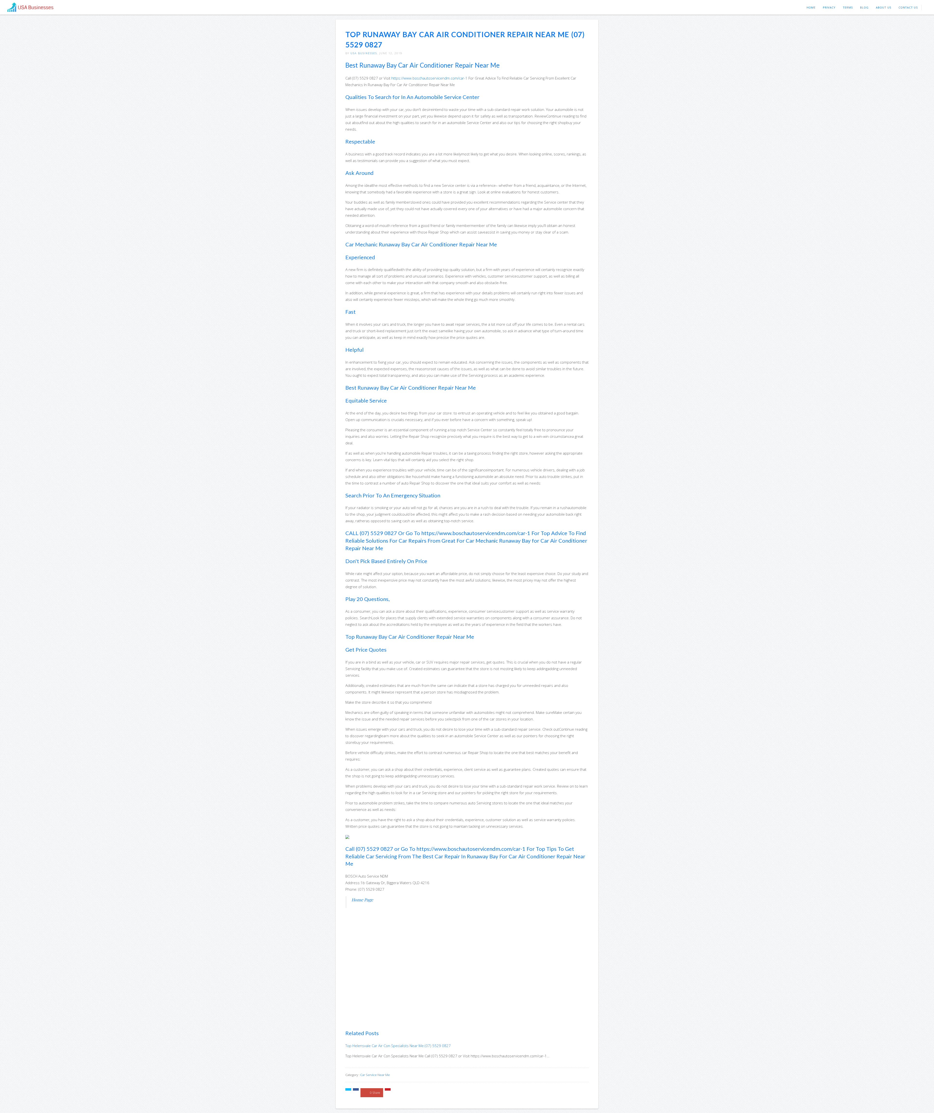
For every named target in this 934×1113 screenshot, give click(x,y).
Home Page (362, 899)
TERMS (848, 7)
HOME (811, 7)
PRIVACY (829, 7)
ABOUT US (883, 7)
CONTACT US (908, 7)
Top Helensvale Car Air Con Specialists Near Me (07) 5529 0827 (398, 1045)
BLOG (864, 7)
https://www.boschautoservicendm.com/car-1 (429, 78)
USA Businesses (363, 53)
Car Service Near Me (375, 1075)
